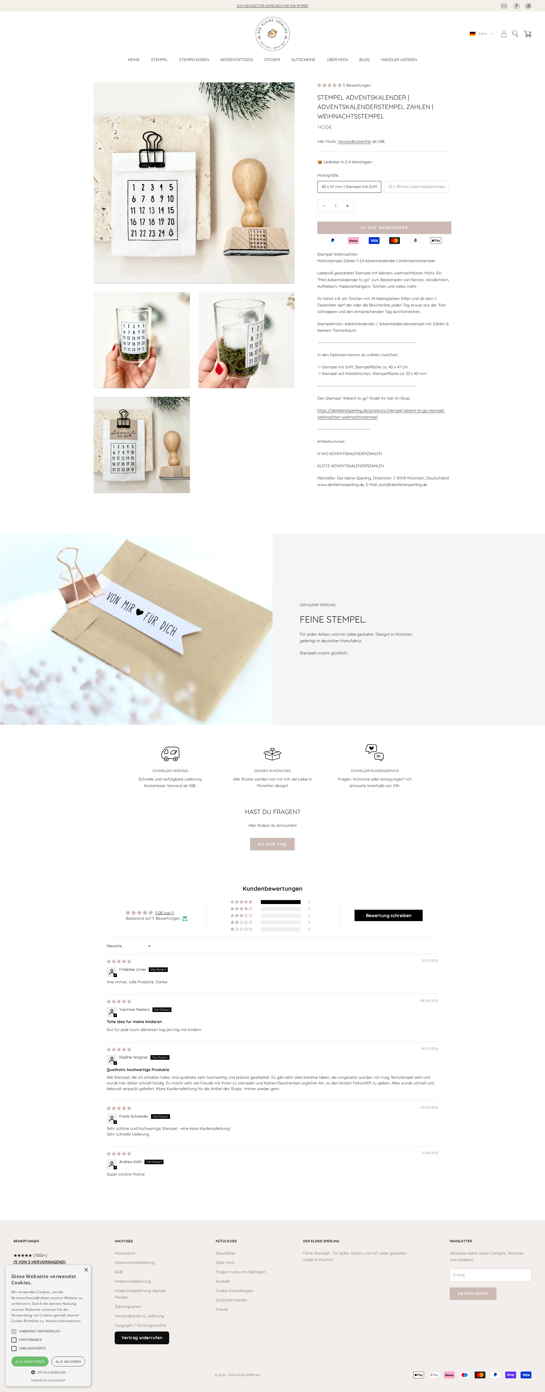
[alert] (48, 1325)
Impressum (125, 1253)
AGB (119, 1271)
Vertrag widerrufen (141, 1337)
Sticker (272, 59)
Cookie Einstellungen (234, 1290)
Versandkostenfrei (354, 141)
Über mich (337, 59)
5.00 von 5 (164, 912)
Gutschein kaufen (231, 1300)
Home (134, 59)
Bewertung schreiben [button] (389, 915)
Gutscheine (303, 59)
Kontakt (223, 1281)
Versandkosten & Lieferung (139, 1315)
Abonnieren (473, 1293)
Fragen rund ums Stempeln (241, 1271)
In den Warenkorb (384, 227)
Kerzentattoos (237, 59)
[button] (330, 85)
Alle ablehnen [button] (68, 1361)
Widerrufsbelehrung (133, 1281)
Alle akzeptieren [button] (30, 1361)
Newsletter (226, 1253)
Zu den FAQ (272, 844)
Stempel (159, 59)
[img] (119, 961)
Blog (364, 59)
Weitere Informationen (63, 1321)
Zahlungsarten (128, 1306)
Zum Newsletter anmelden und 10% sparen (272, 6)
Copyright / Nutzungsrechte (140, 1325)
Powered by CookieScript (48, 1380)
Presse (222, 1309)
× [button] (86, 1270)
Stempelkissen (194, 59)
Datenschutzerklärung (135, 1262)
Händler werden (399, 59)
